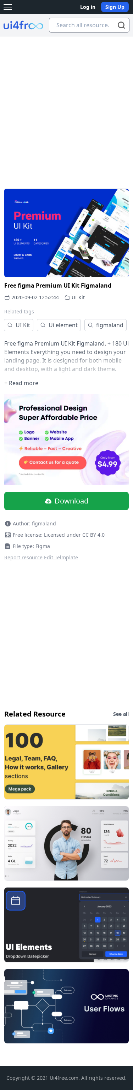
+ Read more (21, 383)
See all (121, 714)
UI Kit (78, 297)
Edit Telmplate (61, 557)
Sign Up (114, 7)
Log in (87, 7)
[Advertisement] (66, 106)
